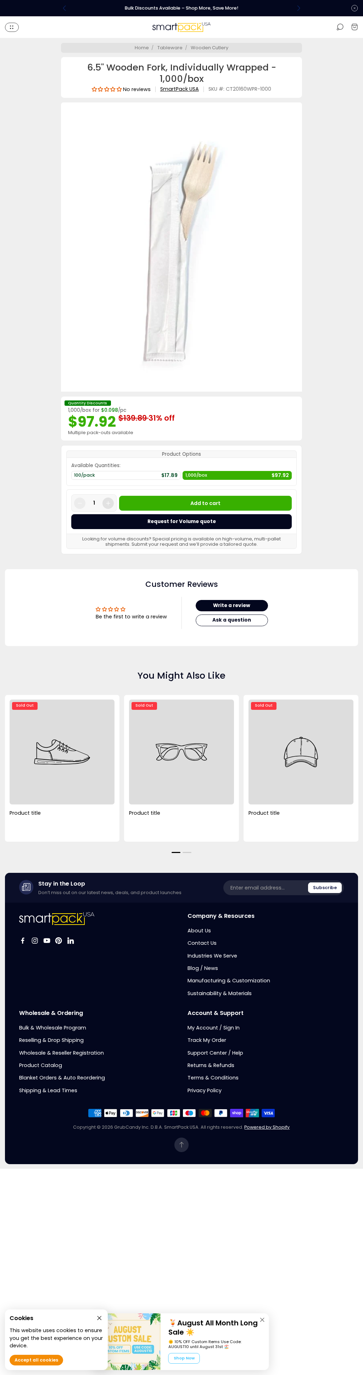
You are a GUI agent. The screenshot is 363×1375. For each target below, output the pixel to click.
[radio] (125, 477)
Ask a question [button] (231, 620)
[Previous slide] (64, 8)
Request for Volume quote (181, 521)
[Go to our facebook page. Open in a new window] (22, 940)
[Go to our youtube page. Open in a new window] (46, 940)
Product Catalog (40, 1065)
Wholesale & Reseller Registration (61, 1052)
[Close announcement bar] (354, 8)
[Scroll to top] (181, 1145)
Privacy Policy (205, 1090)
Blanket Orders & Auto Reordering (62, 1077)
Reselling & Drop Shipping (51, 1040)
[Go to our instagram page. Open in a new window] (34, 940)
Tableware (170, 47)
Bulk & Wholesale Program (52, 1027)
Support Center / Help (215, 1052)
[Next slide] (298, 8)
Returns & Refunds (211, 1065)
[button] (176, 852)
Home (142, 47)
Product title (25, 812)
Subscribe (325, 888)
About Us (199, 930)
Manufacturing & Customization (229, 980)
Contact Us (202, 943)
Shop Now (184, 1358)
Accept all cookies (36, 1360)
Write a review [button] (231, 605)
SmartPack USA (179, 89)
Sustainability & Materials (220, 993)
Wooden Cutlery (209, 47)
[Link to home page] (57, 918)
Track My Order (207, 1040)
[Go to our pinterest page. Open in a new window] (58, 940)
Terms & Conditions (213, 1077)
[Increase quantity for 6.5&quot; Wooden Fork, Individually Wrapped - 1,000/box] (108, 503)
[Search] (340, 27)
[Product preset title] (62, 752)
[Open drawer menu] (12, 27)
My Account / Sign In (214, 1027)
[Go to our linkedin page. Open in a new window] (70, 940)
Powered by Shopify (267, 1127)
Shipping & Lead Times (48, 1090)
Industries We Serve (212, 955)
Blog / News (203, 968)
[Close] (262, 1319)
